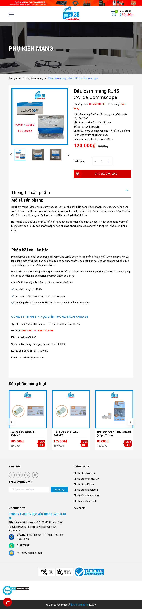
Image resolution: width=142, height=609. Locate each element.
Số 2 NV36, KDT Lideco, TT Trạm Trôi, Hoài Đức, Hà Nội (50, 324)
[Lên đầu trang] (133, 597)
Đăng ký (59, 489)
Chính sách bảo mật (85, 473)
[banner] (71, 3)
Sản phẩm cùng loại (27, 383)
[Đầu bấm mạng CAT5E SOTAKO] (71, 409)
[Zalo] (7, 590)
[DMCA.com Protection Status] (19, 588)
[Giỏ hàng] (113, 13)
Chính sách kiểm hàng (86, 490)
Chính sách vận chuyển (86, 479)
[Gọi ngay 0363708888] (7, 602)
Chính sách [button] (81, 466)
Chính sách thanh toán (86, 495)
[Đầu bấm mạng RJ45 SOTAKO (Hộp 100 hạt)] (114, 409)
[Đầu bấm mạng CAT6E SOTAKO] (28, 409)
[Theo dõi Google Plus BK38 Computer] (27, 475)
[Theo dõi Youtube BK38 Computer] (35, 475)
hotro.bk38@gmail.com (30, 552)
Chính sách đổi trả (84, 484)
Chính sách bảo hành (85, 501)
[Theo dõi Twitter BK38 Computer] (19, 475)
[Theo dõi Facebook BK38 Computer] (12, 475)
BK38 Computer (80, 604)
